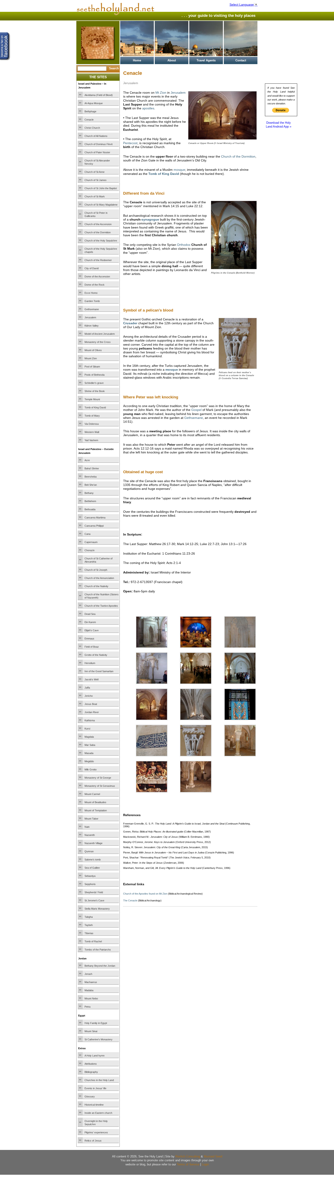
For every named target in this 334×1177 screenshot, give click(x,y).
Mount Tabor (91, 818)
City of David (92, 268)
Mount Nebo (91, 998)
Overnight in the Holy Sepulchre (96, 1123)
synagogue (150, 219)
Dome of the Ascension (97, 276)
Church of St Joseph (96, 569)
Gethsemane (92, 309)
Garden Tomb (92, 301)
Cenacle (89, 119)
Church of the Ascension (98, 224)
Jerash (88, 974)
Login (205, 1164)
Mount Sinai (91, 1031)
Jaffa (87, 687)
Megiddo (89, 761)
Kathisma (90, 720)
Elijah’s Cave (92, 630)
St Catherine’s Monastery (98, 1039)
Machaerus (91, 982)
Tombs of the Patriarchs (98, 949)
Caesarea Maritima (95, 517)
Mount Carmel (92, 794)
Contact (240, 60)
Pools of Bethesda (95, 374)
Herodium (90, 663)
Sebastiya (90, 876)
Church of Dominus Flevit (98, 144)
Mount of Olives (93, 350)
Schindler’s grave (94, 383)
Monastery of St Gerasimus (100, 786)
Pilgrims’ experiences (96, 1132)
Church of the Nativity (96, 586)
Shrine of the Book (95, 391)
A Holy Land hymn (95, 1055)
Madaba (89, 990)
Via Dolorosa (92, 424)
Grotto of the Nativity (96, 655)
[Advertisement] (176, 288)
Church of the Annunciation (99, 578)
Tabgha (89, 916)
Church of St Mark (95, 196)
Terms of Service (188, 1164)
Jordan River (92, 712)
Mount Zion (91, 358)
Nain (87, 826)
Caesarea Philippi (94, 525)
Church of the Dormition (98, 232)
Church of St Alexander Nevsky (97, 162)
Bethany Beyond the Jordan (100, 965)
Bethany (89, 493)
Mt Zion (160, 92)
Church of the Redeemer (98, 260)
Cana (87, 534)
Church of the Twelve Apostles (101, 605)
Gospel (196, 410)
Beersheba (91, 476)
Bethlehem (90, 501)
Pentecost (130, 143)
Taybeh (89, 925)
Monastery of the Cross (98, 342)
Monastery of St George (98, 777)
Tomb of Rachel (93, 941)
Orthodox (183, 244)
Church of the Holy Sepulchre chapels (101, 250)
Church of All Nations (96, 136)
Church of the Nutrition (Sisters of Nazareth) (102, 596)
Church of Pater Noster (97, 152)
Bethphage (90, 111)
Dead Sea (90, 614)
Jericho (89, 695)
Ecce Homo (91, 293)
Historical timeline (94, 1104)
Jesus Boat (91, 704)
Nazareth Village (93, 843)
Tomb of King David (95, 407)
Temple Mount (92, 399)
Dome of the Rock (95, 284)
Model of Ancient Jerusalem (100, 333)
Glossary (90, 1096)
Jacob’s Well (91, 679)
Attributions (91, 1063)
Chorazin (90, 550)
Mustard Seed (213, 1156)
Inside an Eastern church (98, 1113)
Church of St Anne (95, 172)
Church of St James (96, 180)
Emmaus (89, 638)
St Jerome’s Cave (94, 900)
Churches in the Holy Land (99, 1080)
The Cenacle (130, 900)
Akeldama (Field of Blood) (99, 95)
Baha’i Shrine (92, 468)
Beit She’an (91, 484)
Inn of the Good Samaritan (99, 671)
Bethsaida (90, 509)
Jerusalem (90, 317)
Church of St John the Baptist (101, 188)
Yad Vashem (91, 440)
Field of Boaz (92, 646)
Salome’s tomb (93, 859)
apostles (148, 108)
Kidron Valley (92, 325)
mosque (179, 169)
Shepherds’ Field (94, 892)
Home (137, 60)
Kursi (87, 728)
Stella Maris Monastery (97, 908)
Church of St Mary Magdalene (101, 204)
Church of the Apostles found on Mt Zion (145, 893)
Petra (87, 1006)
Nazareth (90, 835)
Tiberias (89, 933)
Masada (89, 753)
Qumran (89, 851)
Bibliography (91, 1072)
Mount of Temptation (96, 810)
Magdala (89, 736)
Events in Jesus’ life (95, 1088)
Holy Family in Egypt (96, 1023)
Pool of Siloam (92, 366)
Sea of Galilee (92, 867)
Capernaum (91, 542)
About (171, 60)
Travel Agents (206, 60)
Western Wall (92, 432)
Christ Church (92, 127)
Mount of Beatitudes (95, 802)
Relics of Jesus (93, 1140)
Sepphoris (90, 884)
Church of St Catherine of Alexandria (98, 560)
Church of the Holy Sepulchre (101, 240)
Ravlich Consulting (187, 1156)
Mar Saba (90, 745)
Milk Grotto (91, 769)
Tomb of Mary (92, 415)
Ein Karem (90, 622)
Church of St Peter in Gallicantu (96, 214)
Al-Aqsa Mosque (94, 103)
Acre (87, 460)
